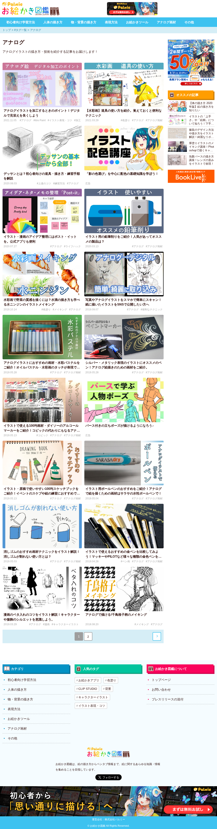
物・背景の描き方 (83, 22)
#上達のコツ (44, 183)
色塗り (111, 680)
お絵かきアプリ (88, 680)
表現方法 (111, 22)
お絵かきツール (137, 22)
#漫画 (46, 624)
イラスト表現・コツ (91, 705)
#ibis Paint (39, 120)
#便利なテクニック (152, 309)
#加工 (77, 120)
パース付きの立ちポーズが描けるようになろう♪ (119, 425)
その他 (189, 22)
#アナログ (25, 120)
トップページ (161, 680)
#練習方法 (59, 183)
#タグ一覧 (20, 30)
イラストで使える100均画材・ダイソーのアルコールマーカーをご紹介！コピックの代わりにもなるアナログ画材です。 (42, 430)
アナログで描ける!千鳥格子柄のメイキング (116, 614)
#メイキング (60, 309)
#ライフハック (72, 246)
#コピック (42, 435)
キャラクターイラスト (93, 697)
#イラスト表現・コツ (60, 120)
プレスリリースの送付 (168, 699)
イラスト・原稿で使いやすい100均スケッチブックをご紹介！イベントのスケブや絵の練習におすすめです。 (41, 493)
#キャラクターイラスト (65, 624)
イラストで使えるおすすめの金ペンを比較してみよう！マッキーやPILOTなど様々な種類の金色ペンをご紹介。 (123, 556)
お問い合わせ (161, 689)
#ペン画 (125, 561)
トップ (7, 30)
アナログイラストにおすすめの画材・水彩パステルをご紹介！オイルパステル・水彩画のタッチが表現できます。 (42, 367)
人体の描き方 (53, 22)
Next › (157, 636)
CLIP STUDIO (87, 688)
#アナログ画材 (154, 120)
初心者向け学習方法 (20, 22)
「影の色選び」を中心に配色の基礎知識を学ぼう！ (122, 173)
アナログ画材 (166, 22)
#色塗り (125, 120)
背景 (108, 688)
